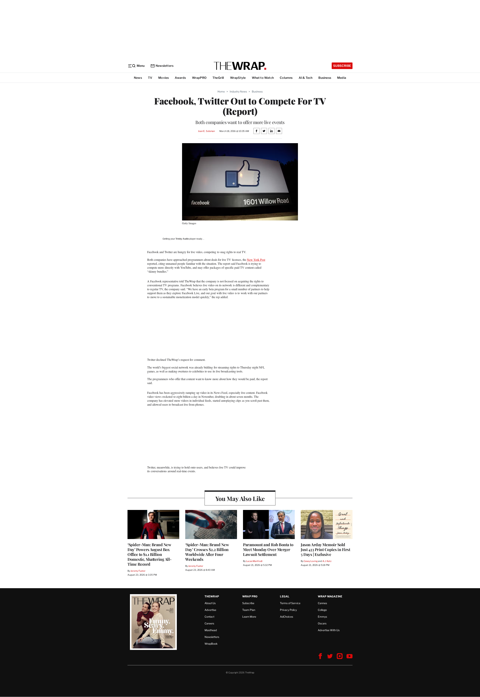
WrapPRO (199, 78)
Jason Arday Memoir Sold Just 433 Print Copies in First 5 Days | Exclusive (325, 549)
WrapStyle (238, 78)
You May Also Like (240, 498)
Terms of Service (290, 603)
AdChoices (286, 616)
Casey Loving (310, 561)
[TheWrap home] (240, 66)
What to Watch (263, 78)
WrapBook (211, 643)
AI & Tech (306, 78)
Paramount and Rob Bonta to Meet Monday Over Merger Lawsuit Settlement (268, 549)
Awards (180, 78)
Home (221, 91)
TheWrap (212, 596)
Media (341, 78)
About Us (210, 603)
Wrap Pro (250, 596)
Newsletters (164, 66)
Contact (209, 616)
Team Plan (248, 609)
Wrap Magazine (330, 596)
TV (150, 78)
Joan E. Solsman (206, 131)
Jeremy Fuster (137, 570)
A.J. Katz (327, 561)
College (322, 609)
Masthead (211, 630)
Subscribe (342, 66)
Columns (286, 78)
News (138, 78)
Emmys (322, 616)
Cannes (322, 603)
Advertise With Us (329, 630)
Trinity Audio (182, 239)
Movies (163, 78)
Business (324, 78)
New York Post (256, 260)
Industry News (238, 91)
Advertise (210, 609)
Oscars (322, 623)
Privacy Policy (288, 609)
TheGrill (218, 78)
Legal (284, 596)
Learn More (249, 616)
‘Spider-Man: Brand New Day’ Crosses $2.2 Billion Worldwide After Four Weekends (207, 552)
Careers (209, 623)
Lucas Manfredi (254, 561)
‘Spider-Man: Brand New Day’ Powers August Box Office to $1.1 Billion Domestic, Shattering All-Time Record (150, 554)
